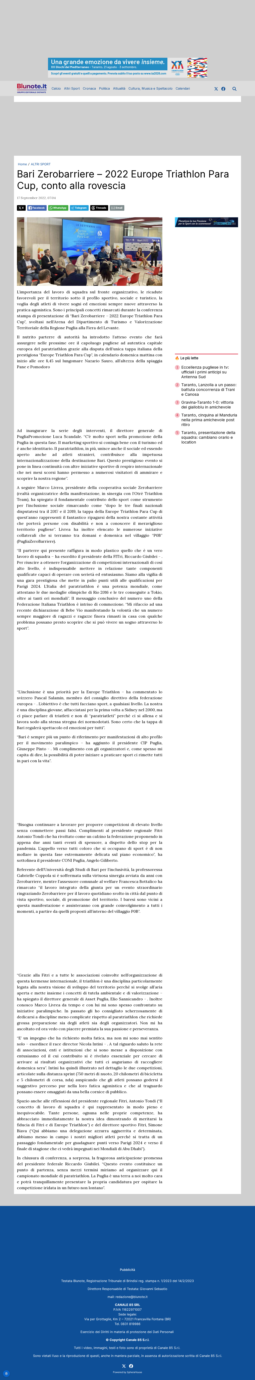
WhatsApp (59, 207)
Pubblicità (127, 1270)
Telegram (81, 207)
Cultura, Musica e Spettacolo (150, 88)
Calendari (183, 88)
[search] (234, 88)
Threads (101, 207)
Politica (104, 88)
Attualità (119, 88)
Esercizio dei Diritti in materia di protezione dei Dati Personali (127, 1332)
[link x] (216, 88)
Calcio (56, 88)
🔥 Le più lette (186, 358)
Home (22, 164)
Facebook (38, 207)
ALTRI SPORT (41, 164)
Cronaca (89, 88)
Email (119, 207)
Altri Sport (72, 88)
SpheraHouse (134, 1372)
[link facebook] (223, 88)
